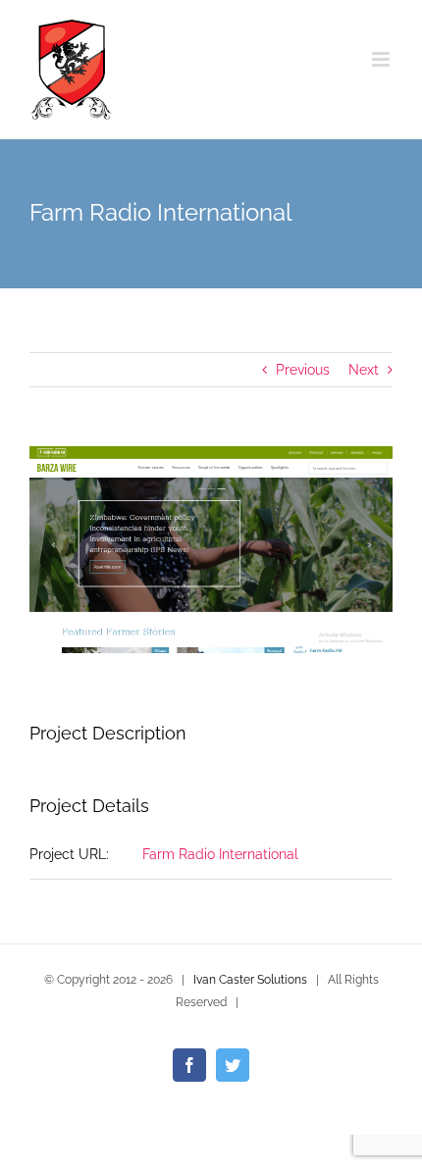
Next (363, 370)
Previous (303, 370)
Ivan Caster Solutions (250, 980)
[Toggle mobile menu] (382, 59)
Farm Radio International (220, 854)
